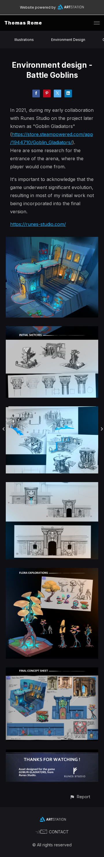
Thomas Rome (23, 23)
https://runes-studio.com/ (38, 224)
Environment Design (68, 39)
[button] (79, 797)
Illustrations (24, 39)
